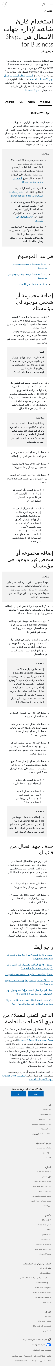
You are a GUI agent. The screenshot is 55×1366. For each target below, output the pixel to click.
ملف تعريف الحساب (44, 1148)
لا (18, 1093)
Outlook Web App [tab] (40, 112)
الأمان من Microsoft (44, 1225)
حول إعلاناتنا (33, 1361)
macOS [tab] (31, 101)
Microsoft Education (44, 1172)
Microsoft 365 (46, 1129)
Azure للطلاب (46, 1206)
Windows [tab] (45, 101)
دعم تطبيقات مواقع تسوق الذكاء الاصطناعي (35, 1278)
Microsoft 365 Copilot (43, 1249)
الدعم (50, 10)
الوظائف (48, 1316)
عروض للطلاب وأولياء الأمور (41, 1201)
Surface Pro (47, 1109)
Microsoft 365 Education (42, 1186)
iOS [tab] (21, 101)
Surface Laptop (45, 1114)
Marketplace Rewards (43, 1297)
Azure (49, 1229)
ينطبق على (46, 51)
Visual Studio (46, 1302)
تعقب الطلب (46, 1158)
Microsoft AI (46, 1220)
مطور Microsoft (45, 1268)
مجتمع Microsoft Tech (43, 1283)
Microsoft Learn (45, 1273)
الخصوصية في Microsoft (42, 1326)
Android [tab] (10, 101)
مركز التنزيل (47, 1153)
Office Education (45, 1191)
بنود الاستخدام (17, 1356)
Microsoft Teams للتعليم (42, 1181)
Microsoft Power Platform (42, 1292)
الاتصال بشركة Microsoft (42, 1356)
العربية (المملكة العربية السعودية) (35, 1339)
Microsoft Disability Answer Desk (35, 1040)
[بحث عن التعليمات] (44, 4)
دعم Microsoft (32, 90)
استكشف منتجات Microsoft (41, 1134)
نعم (36, 1093)
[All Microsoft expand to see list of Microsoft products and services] (51, 4)
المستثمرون (47, 1331)
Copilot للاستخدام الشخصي (41, 1124)
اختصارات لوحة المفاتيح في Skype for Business (29, 974)
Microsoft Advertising (43, 1244)
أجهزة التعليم (46, 1176)
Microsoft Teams (45, 1254)
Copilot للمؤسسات (44, 1119)
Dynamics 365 (46, 1234)
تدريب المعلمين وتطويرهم (42, 1196)
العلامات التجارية (45, 1361)
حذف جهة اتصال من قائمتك (33, 284)
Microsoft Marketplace (43, 1287)
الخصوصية (28, 1356)
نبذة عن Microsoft (44, 1321)
